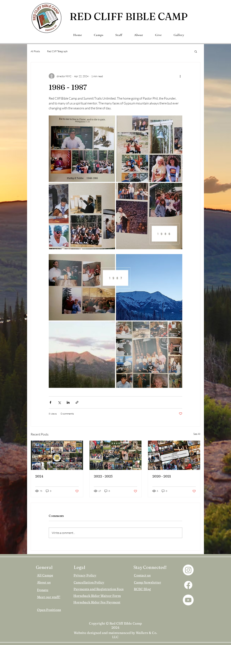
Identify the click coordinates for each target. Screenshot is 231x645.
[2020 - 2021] (174, 455)
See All (196, 433)
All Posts (35, 51)
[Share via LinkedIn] (68, 402)
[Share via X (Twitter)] (59, 402)
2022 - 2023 (103, 476)
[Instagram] (188, 570)
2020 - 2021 (161, 476)
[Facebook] (188, 585)
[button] (195, 51)
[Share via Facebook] (50, 402)
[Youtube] (188, 600)
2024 (39, 476)
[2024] (57, 455)
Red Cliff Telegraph (57, 51)
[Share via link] (77, 402)
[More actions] (180, 76)
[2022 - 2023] (116, 455)
